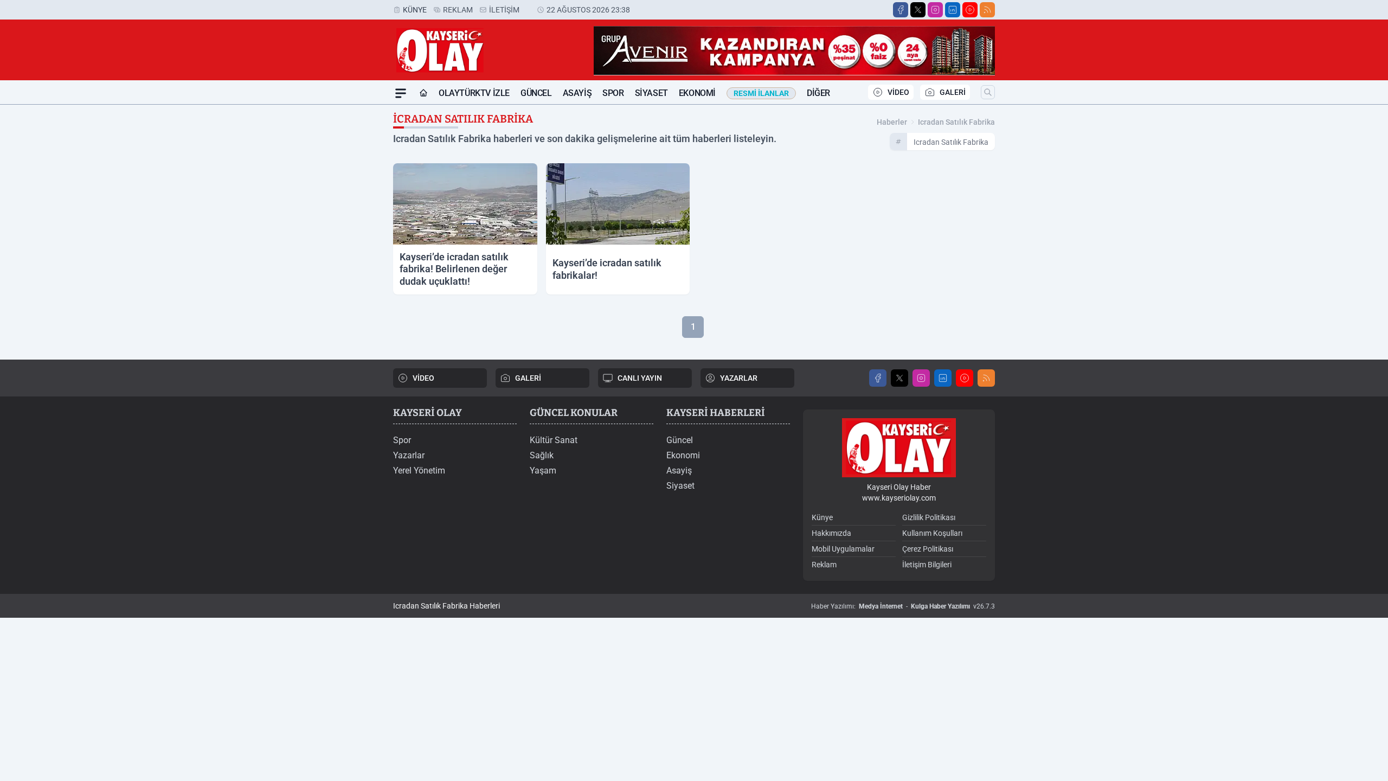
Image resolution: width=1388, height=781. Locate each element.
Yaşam (543, 470)
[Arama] (988, 92)
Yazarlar (409, 455)
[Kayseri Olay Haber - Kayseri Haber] (899, 447)
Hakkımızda (831, 533)
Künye (415, 9)
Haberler (892, 122)
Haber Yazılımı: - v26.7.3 (903, 606)
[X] (918, 9)
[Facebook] (900, 9)
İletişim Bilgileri (927, 564)
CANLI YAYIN (640, 378)
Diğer (818, 93)
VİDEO (898, 92)
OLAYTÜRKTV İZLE (474, 93)
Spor (613, 93)
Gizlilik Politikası (928, 517)
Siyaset (651, 93)
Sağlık (542, 455)
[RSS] (987, 9)
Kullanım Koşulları (932, 533)
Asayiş (577, 93)
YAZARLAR (738, 378)
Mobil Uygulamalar (843, 549)
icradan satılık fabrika (956, 122)
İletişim (504, 9)
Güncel (536, 93)
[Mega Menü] (400, 93)
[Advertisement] (341, 267)
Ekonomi (697, 93)
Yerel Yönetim (419, 470)
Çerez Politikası (927, 549)
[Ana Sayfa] (423, 93)
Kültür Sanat (553, 440)
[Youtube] (970, 9)
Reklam (458, 9)
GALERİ (953, 92)
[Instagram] (935, 9)
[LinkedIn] (952, 9)
